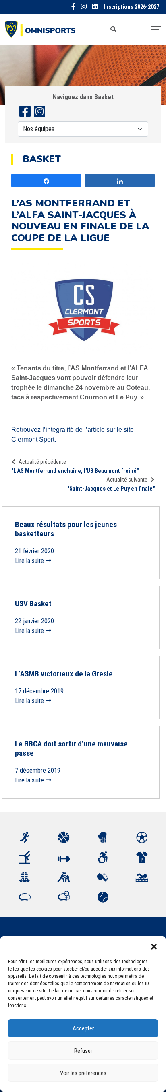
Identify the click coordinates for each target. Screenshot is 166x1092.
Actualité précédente (42, 462)
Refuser (83, 1050)
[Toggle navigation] (156, 29)
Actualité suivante (126, 479)
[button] (154, 946)
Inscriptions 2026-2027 (131, 7)
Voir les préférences (83, 1073)
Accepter (83, 1028)
